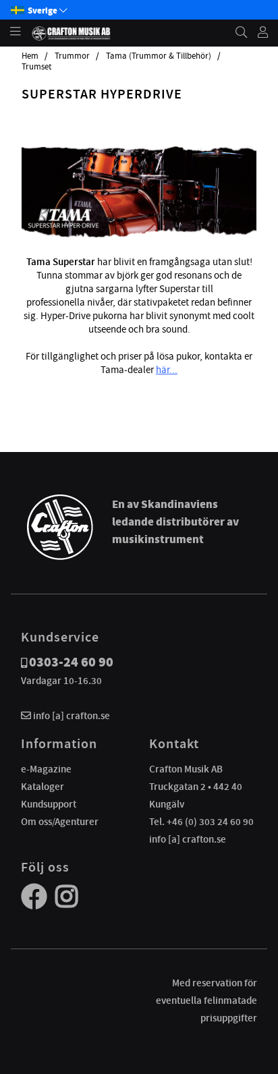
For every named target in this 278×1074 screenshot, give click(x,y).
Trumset (36, 66)
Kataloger (42, 786)
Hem (30, 56)
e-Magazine (46, 769)
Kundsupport (48, 804)
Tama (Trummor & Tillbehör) (158, 56)
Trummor (72, 56)
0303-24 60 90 (71, 662)
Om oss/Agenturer (60, 821)
